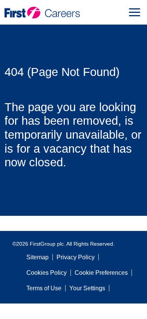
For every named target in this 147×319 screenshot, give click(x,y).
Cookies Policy (46, 272)
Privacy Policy (76, 257)
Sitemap (37, 257)
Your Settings (87, 288)
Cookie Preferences (101, 272)
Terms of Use (43, 288)
